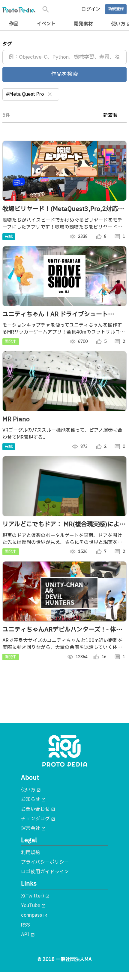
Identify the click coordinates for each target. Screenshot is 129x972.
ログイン (90, 9)
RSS (25, 925)
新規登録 (116, 9)
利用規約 (30, 852)
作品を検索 (64, 74)
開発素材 (83, 24)
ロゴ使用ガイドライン (45, 871)
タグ (7, 44)
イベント (46, 24)
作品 (14, 24)
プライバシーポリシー (45, 862)
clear (50, 94)
